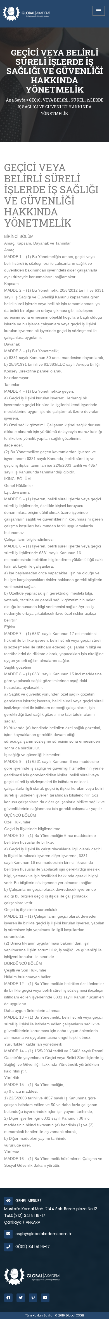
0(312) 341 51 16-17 (32, 1246)
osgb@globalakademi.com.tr (43, 1234)
